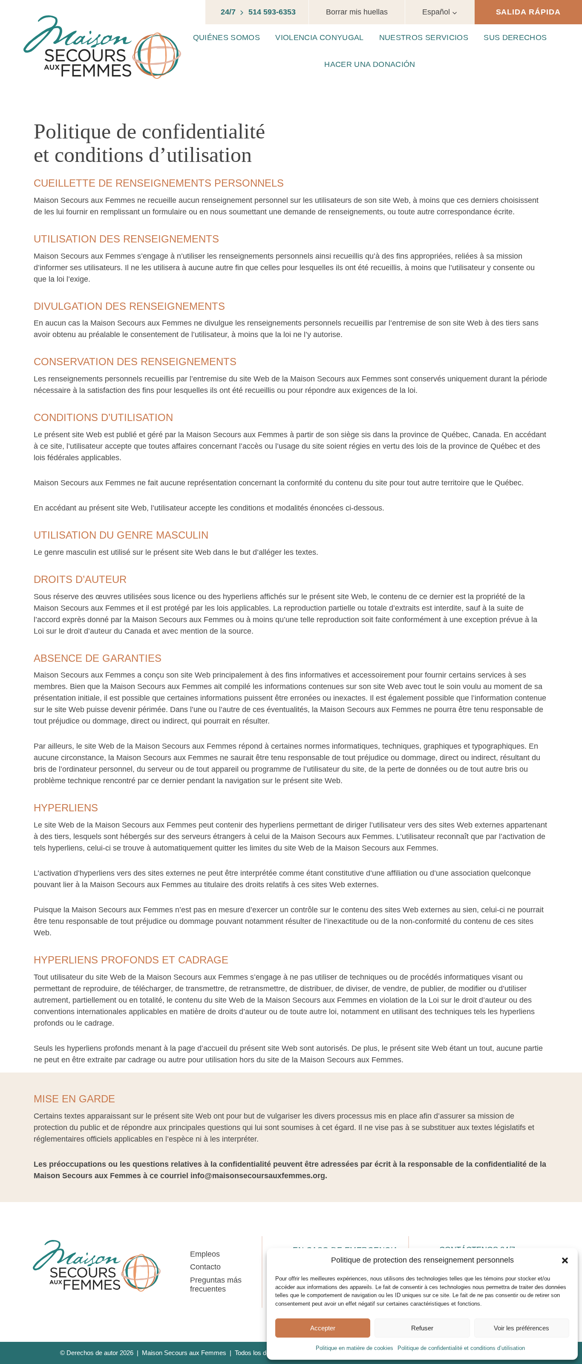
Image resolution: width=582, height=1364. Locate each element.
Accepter (322, 1328)
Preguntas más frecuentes (216, 1285)
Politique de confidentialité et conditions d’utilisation (461, 1348)
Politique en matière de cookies (354, 1348)
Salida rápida (528, 12)
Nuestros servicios (423, 37)
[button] (565, 1260)
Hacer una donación (369, 64)
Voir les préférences (521, 1328)
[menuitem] (440, 12)
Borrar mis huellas (357, 12)
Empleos (205, 1254)
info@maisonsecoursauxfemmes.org (257, 1175)
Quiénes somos (226, 37)
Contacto (205, 1267)
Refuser (422, 1328)
